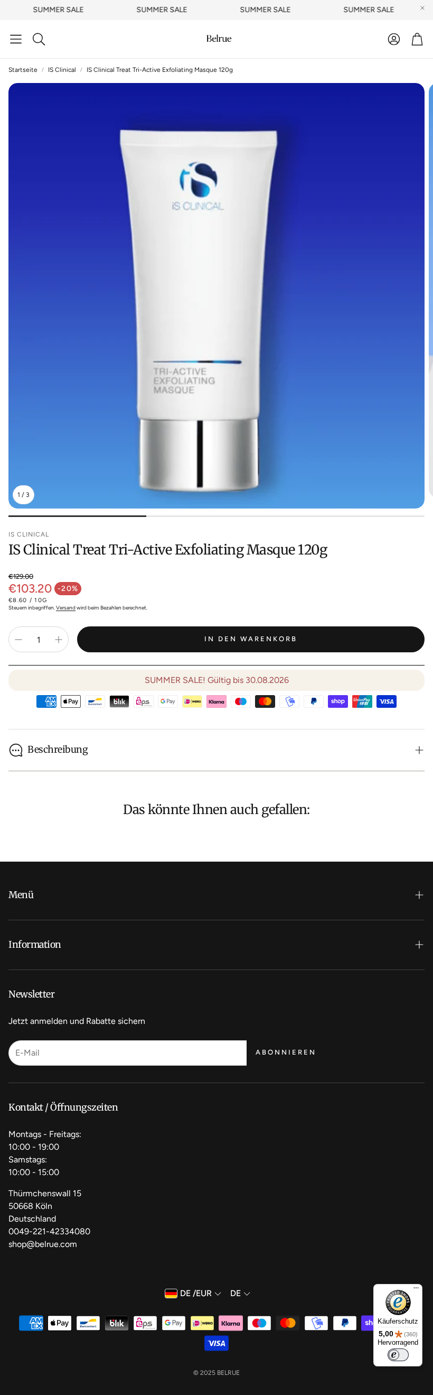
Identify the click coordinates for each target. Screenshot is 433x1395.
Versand (66, 607)
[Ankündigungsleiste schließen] (422, 8)
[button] (15, 39)
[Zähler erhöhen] (58, 639)
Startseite (22, 69)
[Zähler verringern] (18, 639)
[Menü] (416, 1290)
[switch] (398, 1354)
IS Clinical (62, 69)
